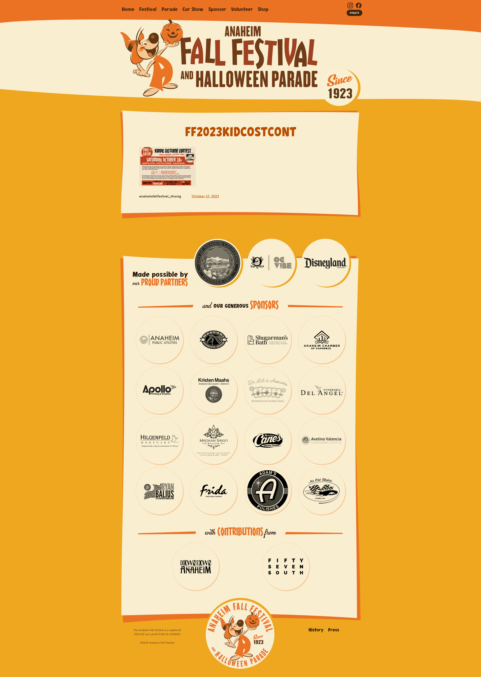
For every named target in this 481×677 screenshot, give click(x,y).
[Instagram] (350, 5)
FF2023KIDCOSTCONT (240, 131)
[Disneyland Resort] (325, 263)
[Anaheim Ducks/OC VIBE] (271, 263)
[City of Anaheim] (217, 263)
